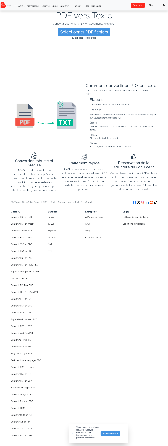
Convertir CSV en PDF (21, 428)
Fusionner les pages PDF (23, 387)
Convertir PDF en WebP (22, 224)
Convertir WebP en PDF (22, 333)
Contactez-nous (93, 237)
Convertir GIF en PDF (21, 422)
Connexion (138, 5)
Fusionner (45, 6)
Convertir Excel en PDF (22, 401)
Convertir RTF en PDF (21, 299)
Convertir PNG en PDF (21, 251)
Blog (87, 6)
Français (52, 237)
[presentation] (84, 46)
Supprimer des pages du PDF (25, 271)
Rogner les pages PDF (21, 353)
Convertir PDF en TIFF (21, 237)
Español (52, 230)
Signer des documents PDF (24, 319)
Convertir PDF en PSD (21, 217)
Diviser (55, 6)
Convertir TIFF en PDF (21, 230)
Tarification (96, 6)
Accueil (15, 5)
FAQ (87, 224)
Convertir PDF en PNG (21, 258)
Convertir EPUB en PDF (22, 285)
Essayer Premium (110, 433)
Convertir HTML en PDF (22, 408)
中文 (50, 251)
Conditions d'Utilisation (134, 224)
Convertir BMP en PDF (21, 340)
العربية (51, 224)
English (51, 217)
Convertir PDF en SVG (21, 306)
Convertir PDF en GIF (21, 312)
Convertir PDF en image (22, 367)
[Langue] (164, 5)
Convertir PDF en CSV (21, 381)
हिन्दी (50, 244)
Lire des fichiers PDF (20, 278)
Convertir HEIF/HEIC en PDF (24, 292)
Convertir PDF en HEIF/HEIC (24, 265)
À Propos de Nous (94, 217)
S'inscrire (153, 5)
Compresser (33, 6)
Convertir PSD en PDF (21, 374)
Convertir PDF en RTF (21, 326)
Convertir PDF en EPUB (22, 435)
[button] (84, 32)
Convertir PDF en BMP (21, 346)
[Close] (124, 433)
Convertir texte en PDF (22, 415)
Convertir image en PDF (22, 394)
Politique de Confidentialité (135, 217)
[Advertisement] (84, 61)
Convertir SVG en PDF (21, 244)
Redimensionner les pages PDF (26, 360)
